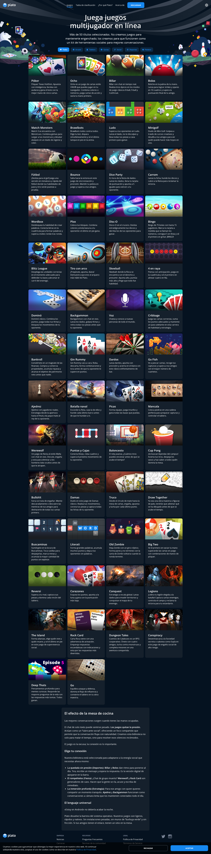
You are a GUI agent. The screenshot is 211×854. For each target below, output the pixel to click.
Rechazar (148, 848)
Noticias (60, 839)
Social (119, 50)
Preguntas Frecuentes (92, 839)
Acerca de (119, 5)
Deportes (133, 50)
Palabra (148, 50)
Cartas (106, 50)
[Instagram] (170, 836)
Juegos (70, 5)
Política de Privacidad (133, 839)
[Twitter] (163, 836)
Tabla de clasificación (85, 5)
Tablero (92, 50)
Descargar (136, 5)
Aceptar (189, 848)
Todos (65, 50)
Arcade (78, 50)
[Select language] (206, 5)
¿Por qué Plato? (105, 5)
